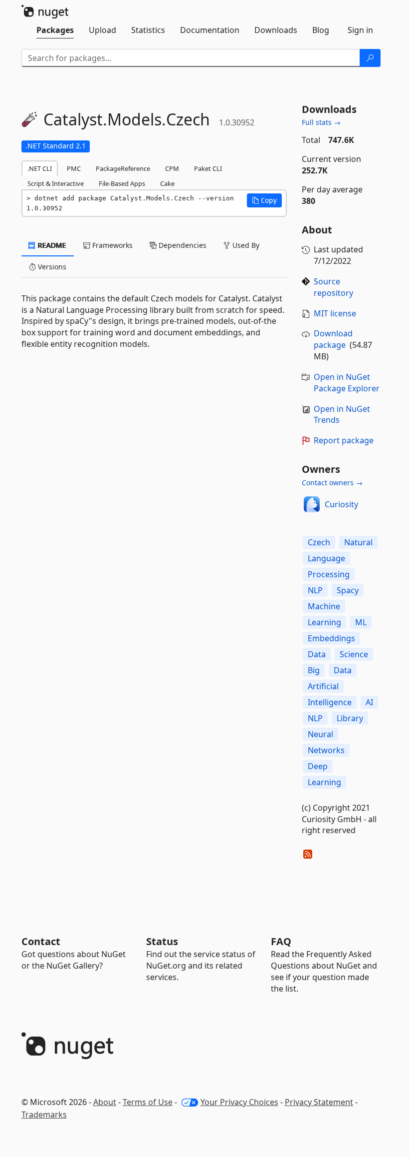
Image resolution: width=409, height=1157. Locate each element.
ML (361, 622)
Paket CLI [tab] (208, 168)
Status (162, 941)
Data (317, 654)
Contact (40, 941)
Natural (358, 542)
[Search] (370, 58)
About (104, 1102)
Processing (329, 574)
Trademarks (44, 1114)
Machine (324, 606)
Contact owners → (332, 482)
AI (369, 702)
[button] (264, 200)
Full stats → (321, 122)
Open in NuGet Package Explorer (347, 382)
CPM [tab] (172, 168)
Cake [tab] (167, 183)
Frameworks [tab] (111, 245)
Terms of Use (148, 1102)
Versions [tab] (51, 266)
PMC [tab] (74, 168)
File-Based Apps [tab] (122, 183)
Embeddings (331, 638)
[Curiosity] (312, 504)
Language (326, 558)
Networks (326, 750)
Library (350, 718)
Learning (324, 622)
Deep (318, 766)
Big (314, 670)
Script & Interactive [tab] (55, 183)
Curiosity (341, 504)
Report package (344, 440)
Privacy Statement (319, 1102)
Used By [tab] (244, 245)
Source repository (333, 287)
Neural (320, 734)
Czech (319, 542)
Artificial (323, 686)
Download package (333, 339)
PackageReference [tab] (123, 168)
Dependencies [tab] (181, 245)
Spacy (348, 590)
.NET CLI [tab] (39, 168)
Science (354, 654)
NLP (315, 590)
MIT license (335, 313)
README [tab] (51, 245)
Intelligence (330, 702)
